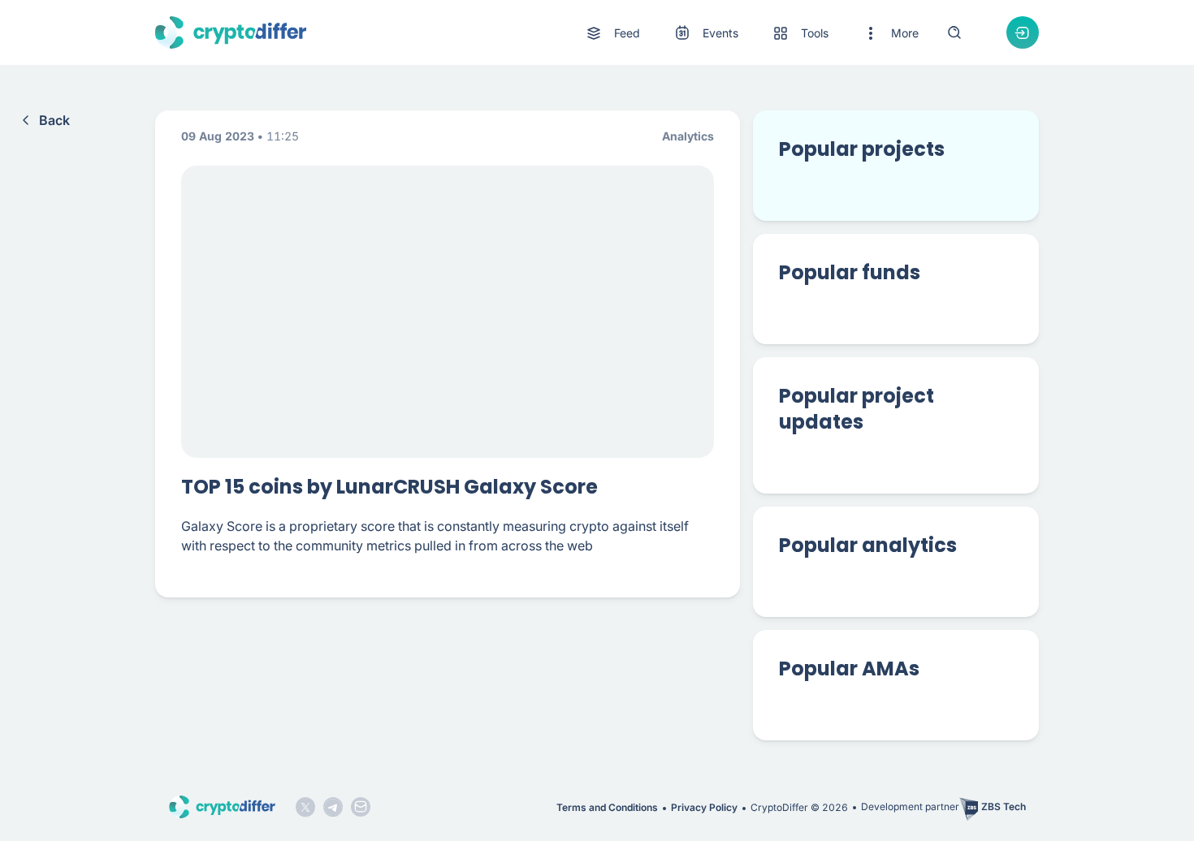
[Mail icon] (361, 807)
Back (54, 120)
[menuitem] (612, 33)
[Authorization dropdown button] (1022, 32)
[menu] (751, 32)
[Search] (954, 32)
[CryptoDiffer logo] (230, 32)
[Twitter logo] (305, 807)
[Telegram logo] (333, 807)
